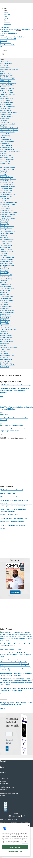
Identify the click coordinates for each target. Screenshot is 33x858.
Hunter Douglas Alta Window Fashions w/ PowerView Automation (13, 510)
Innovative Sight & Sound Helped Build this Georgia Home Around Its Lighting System (16, 689)
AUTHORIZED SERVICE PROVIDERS (16, 822)
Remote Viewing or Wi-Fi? (7, 365)
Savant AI (2, 71)
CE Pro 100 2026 (5, 198)
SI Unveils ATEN (4, 143)
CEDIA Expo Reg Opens (6, 296)
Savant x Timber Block (6, 306)
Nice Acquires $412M (6, 147)
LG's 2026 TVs (4, 357)
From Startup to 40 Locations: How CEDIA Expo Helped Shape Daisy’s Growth (15, 430)
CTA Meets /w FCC (5, 243)
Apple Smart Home (5, 122)
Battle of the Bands (5, 286)
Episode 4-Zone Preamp (7, 265)
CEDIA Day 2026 (4, 308)
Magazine (4, 43)
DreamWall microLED (6, 275)
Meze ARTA (3, 175)
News (2, 29)
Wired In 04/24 (4, 255)
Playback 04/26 (4, 253)
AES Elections (4, 96)
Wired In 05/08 (4, 222)
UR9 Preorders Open (6, 326)
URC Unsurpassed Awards (7, 167)
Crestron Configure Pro (6, 145)
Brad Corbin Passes (5, 163)
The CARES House (5, 361)
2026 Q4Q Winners (5, 314)
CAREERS (6, 822)
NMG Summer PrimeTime (7, 185)
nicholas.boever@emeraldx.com (9, 793)
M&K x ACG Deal (4, 294)
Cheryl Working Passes (6, 188)
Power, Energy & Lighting (7, 169)
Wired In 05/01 (4, 237)
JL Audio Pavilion (5, 173)
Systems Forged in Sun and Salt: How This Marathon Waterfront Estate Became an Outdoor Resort (15, 655)
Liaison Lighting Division (7, 251)
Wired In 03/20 (4, 333)
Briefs (6, 29)
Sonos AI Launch (4, 118)
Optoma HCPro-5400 (6, 263)
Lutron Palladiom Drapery (7, 102)
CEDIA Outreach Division (7, 261)
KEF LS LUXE (3, 120)
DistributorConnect (5, 67)
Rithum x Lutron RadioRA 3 (7, 106)
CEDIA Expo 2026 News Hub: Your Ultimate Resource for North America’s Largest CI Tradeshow (14, 390)
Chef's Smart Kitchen (6, 245)
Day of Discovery (5, 208)
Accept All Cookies (15, 847)
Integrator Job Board (6, 335)
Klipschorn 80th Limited (6, 98)
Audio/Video (7, 37)
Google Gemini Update (6, 241)
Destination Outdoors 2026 (7, 79)
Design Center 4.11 (5, 284)
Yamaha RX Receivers (6, 216)
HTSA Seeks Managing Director (9, 130)
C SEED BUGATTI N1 (5, 181)
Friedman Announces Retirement (9, 202)
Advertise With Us (5, 39)
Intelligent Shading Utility (7, 355)
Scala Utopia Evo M (5, 139)
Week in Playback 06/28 (7, 149)
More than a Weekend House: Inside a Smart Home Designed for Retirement (16, 645)
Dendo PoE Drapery (5, 108)
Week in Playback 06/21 (7, 159)
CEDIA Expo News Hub (6, 210)
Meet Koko (3, 138)
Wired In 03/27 (4, 322)
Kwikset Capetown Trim (8, 493)
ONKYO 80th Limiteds (6, 100)
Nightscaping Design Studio (8, 124)
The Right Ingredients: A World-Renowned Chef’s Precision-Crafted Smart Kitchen (16, 704)
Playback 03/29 (4, 318)
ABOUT (1, 822)
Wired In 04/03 (4, 304)
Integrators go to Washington (8, 83)
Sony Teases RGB (5, 290)
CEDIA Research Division (7, 226)
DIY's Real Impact (5, 320)
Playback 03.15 (4, 343)
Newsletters (7, 45)
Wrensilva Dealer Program (7, 204)
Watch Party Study (5, 161)
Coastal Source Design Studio (8, 212)
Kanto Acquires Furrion (6, 157)
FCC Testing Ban (4, 224)
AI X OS (2, 165)
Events (5, 16)
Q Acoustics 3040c (5, 114)
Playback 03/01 (4, 367)
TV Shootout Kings (5, 136)
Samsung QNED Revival (6, 341)
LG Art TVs (3, 200)
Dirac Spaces (3, 126)
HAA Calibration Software (7, 239)
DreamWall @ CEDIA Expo (7, 94)
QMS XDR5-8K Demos (6, 92)
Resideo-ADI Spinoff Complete (9, 112)
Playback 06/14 (4, 171)
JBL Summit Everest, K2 (7, 183)
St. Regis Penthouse (5, 316)
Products (10, 29)
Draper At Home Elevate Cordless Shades (13, 525)
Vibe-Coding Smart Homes (7, 232)
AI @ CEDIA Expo (5, 339)
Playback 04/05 (4, 302)
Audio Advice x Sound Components (10, 151)
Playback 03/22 (4, 331)
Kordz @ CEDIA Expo (6, 91)
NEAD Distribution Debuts (7, 132)
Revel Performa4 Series (7, 300)
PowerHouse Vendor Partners (8, 347)
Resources (7, 14)
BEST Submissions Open (7, 257)
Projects (6, 12)
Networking (4, 33)
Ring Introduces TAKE (6, 63)
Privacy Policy (25, 843)
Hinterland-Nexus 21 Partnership (9, 128)
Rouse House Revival (6, 337)
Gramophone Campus (6, 228)
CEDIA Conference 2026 (7, 288)
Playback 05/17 (4, 206)
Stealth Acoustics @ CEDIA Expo (9, 69)
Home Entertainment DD (6, 116)
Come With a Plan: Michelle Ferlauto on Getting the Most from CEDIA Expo (16, 408)
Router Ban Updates (5, 247)
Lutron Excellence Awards (7, 141)
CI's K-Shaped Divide (6, 277)
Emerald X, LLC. (7, 819)
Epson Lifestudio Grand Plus (8, 330)
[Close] (28, 825)
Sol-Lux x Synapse (5, 349)
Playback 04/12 (4, 281)
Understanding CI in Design (7, 194)
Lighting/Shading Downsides (8, 179)
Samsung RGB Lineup (6, 279)
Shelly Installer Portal (6, 190)
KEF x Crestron (4, 65)
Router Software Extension (7, 218)
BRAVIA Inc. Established (7, 312)
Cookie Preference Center (15, 851)
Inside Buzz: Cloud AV (6, 359)
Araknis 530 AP (4, 324)
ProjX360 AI (3, 292)
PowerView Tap (4, 61)
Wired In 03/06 (4, 353)
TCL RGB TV (3, 267)
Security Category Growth (7, 310)
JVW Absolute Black (5, 81)
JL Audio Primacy (5, 230)
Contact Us (3, 795)
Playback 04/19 (4, 269)
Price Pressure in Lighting (7, 187)
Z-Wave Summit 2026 (6, 249)
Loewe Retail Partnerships (7, 214)
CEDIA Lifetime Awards (6, 75)
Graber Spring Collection (7, 234)
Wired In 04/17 (4, 271)
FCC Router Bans (4, 328)
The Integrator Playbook (6, 177)
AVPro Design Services (6, 155)
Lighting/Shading (16, 37)
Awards (6, 18)
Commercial (10, 33)
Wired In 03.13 (4, 345)
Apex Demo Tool (4, 87)
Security (23, 37)
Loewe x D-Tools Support (7, 259)
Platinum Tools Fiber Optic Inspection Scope (14, 500)
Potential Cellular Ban (6, 196)
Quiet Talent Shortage (6, 363)
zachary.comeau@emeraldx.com (9, 787)
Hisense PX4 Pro (5, 134)
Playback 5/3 (3, 235)
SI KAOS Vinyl (4, 153)
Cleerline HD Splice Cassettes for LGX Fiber (14, 518)
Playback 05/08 (4, 220)
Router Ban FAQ (4, 273)
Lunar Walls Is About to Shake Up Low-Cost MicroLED (14, 419)
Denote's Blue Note (5, 298)
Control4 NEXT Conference (7, 77)
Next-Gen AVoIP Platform (7, 85)
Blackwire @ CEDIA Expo (7, 89)
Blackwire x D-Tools (5, 73)
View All (2, 528)
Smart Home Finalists (6, 104)
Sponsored (27, 29)
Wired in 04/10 (4, 282)
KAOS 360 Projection (6, 110)
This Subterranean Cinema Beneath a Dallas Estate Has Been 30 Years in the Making (16, 674)
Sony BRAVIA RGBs (5, 192)
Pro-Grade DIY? (4, 351)
